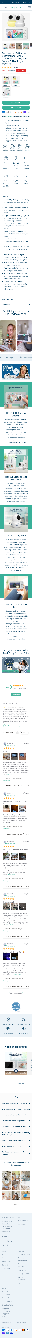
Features (5, 196)
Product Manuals (21, 1265)
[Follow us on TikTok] (4, 1245)
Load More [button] (16, 1204)
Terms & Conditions (6, 1293)
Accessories (22, 1224)
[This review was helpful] (23, 786)
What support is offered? (11, 1146)
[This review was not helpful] (26, 786)
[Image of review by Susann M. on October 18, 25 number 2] (14, 856)
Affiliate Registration (22, 1278)
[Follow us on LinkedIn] (8, 1245)
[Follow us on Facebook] (4, 1241)
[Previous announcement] (2, 2)
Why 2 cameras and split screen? (14, 1103)
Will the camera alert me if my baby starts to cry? (15, 1133)
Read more (9, 774)
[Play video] (16, 371)
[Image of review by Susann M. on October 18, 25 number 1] (6, 856)
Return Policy (7, 1301)
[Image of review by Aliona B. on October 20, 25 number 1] (6, 808)
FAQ (19, 1283)
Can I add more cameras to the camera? (13, 1153)
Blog (4, 1258)
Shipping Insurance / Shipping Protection (6, 1312)
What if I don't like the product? (14, 1140)
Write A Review (16, 694)
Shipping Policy (7, 1305)
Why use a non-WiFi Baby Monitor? (15, 1109)
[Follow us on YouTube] (12, 1241)
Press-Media (6, 1268)
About (4, 1254)
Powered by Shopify (20, 1322)
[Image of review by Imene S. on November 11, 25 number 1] (6, 756)
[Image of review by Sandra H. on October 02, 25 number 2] (14, 956)
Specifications (7, 295)
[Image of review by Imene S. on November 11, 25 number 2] (14, 756)
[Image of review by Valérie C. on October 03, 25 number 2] (14, 906)
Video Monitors (23, 1220)
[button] (16, 716)
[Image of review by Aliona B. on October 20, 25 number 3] (22, 808)
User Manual (6, 304)
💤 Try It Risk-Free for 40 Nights (16, 2)
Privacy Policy (7, 1298)
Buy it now (16, 108)
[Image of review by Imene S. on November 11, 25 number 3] (22, 756)
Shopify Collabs (23, 1274)
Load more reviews (16, 993)
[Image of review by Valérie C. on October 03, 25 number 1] (6, 906)
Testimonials (6, 1261)
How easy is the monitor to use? (14, 1115)
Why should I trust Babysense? (14, 1121)
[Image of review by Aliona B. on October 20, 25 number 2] (14, 808)
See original (6, 780)
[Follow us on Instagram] (8, 1241)
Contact (5, 1265)
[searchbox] (9, 732)
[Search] (6, 7)
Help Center (22, 1270)
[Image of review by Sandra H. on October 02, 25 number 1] (6, 956)
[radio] (6, 81)
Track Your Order (24, 1254)
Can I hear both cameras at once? (14, 1126)
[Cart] (29, 7)
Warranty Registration (22, 1259)
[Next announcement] (29, 2)
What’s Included (7, 299)
